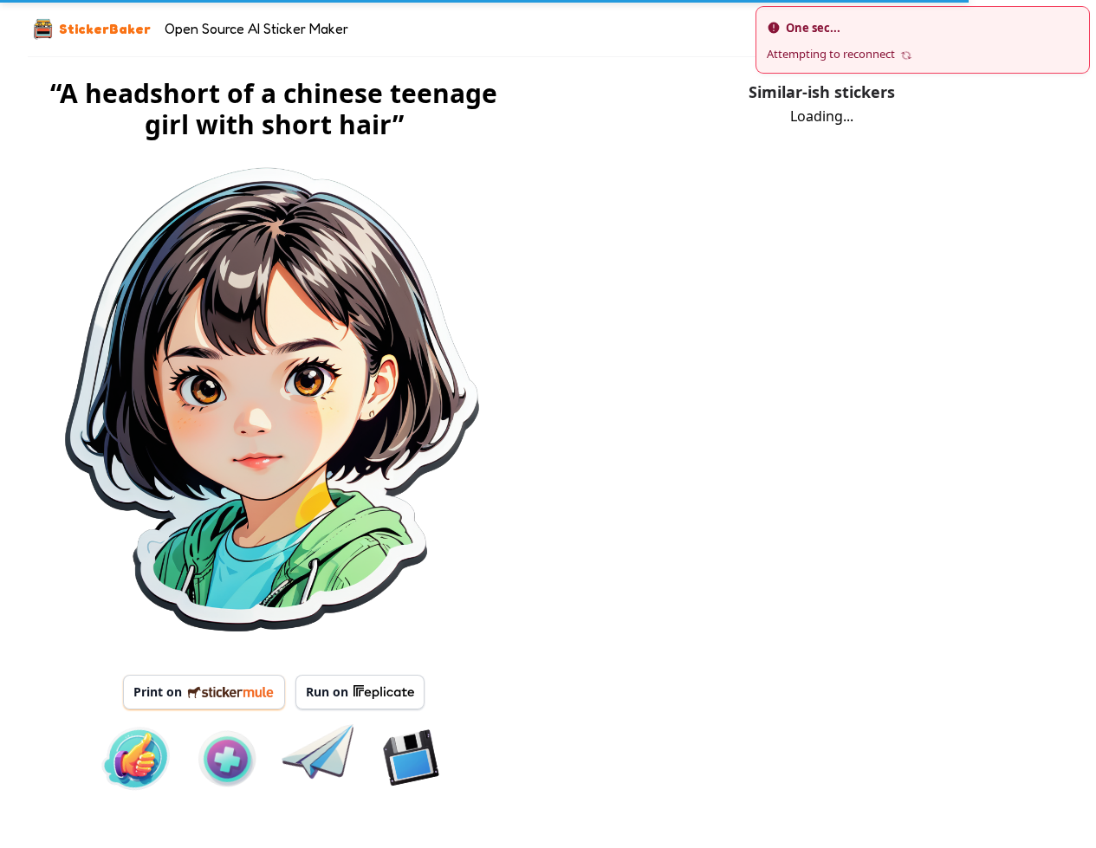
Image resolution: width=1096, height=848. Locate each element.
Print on (157, 691)
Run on (327, 691)
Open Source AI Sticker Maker (256, 28)
